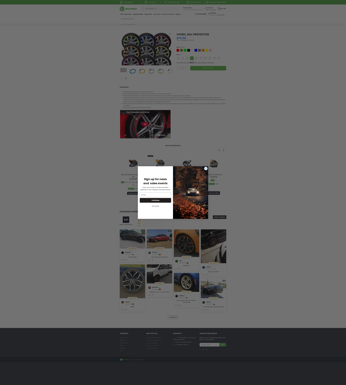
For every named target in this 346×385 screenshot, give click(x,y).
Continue (155, 200)
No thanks (155, 206)
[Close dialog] (205, 168)
